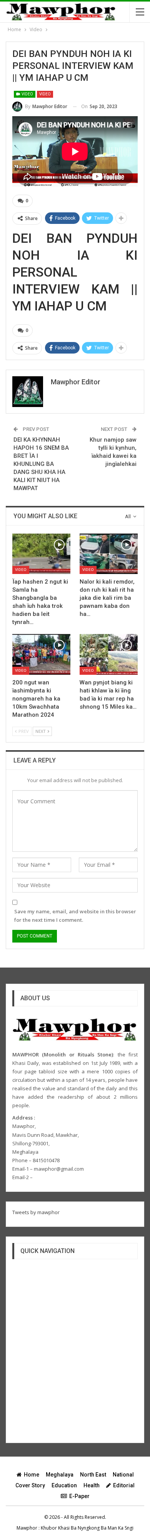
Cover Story (30, 1485)
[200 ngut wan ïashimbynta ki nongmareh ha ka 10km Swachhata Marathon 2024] (41, 654)
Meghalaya (59, 1475)
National (123, 1475)
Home (31, 1475)
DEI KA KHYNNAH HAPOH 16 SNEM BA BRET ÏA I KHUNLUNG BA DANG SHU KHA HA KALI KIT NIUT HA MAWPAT (41, 464)
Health (91, 1485)
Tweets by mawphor (36, 1212)
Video (27, 94)
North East (93, 1475)
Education (64, 1485)
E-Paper (79, 1496)
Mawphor (27, 1528)
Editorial (124, 1485)
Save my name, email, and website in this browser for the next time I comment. (75, 915)
